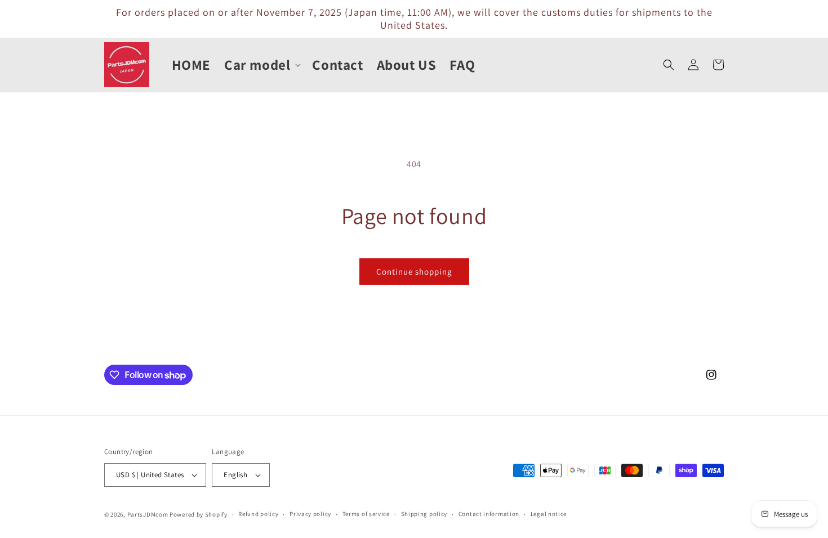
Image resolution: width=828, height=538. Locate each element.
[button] (261, 65)
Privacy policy (310, 514)
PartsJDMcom (147, 514)
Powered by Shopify (199, 514)
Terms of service (366, 514)
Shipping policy (424, 514)
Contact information (488, 514)
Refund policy (258, 514)
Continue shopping (414, 271)
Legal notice (549, 514)
